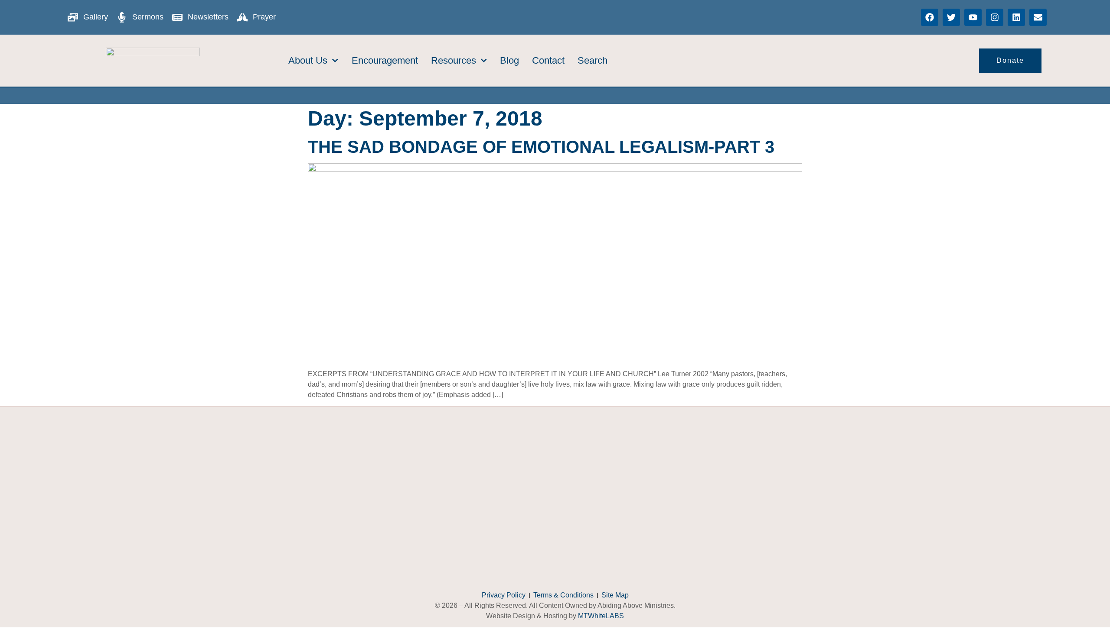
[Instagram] (994, 17)
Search (592, 60)
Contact (548, 60)
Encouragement (385, 60)
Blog (509, 60)
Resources (453, 60)
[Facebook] (929, 17)
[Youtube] (973, 17)
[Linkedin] (1016, 17)
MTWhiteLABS (601, 616)
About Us (307, 60)
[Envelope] (1038, 17)
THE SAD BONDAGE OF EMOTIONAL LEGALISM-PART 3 (541, 146)
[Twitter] (951, 17)
